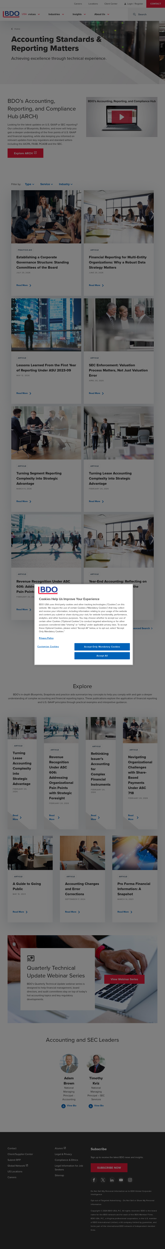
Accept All (102, 655)
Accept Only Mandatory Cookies (102, 646)
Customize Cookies (48, 646)
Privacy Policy (46, 638)
